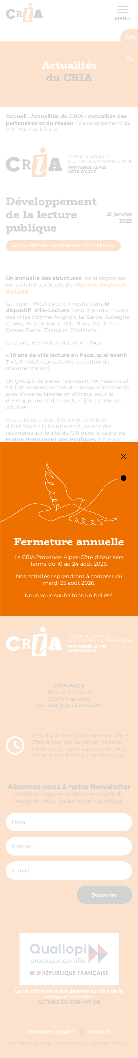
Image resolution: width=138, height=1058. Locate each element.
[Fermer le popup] (123, 456)
